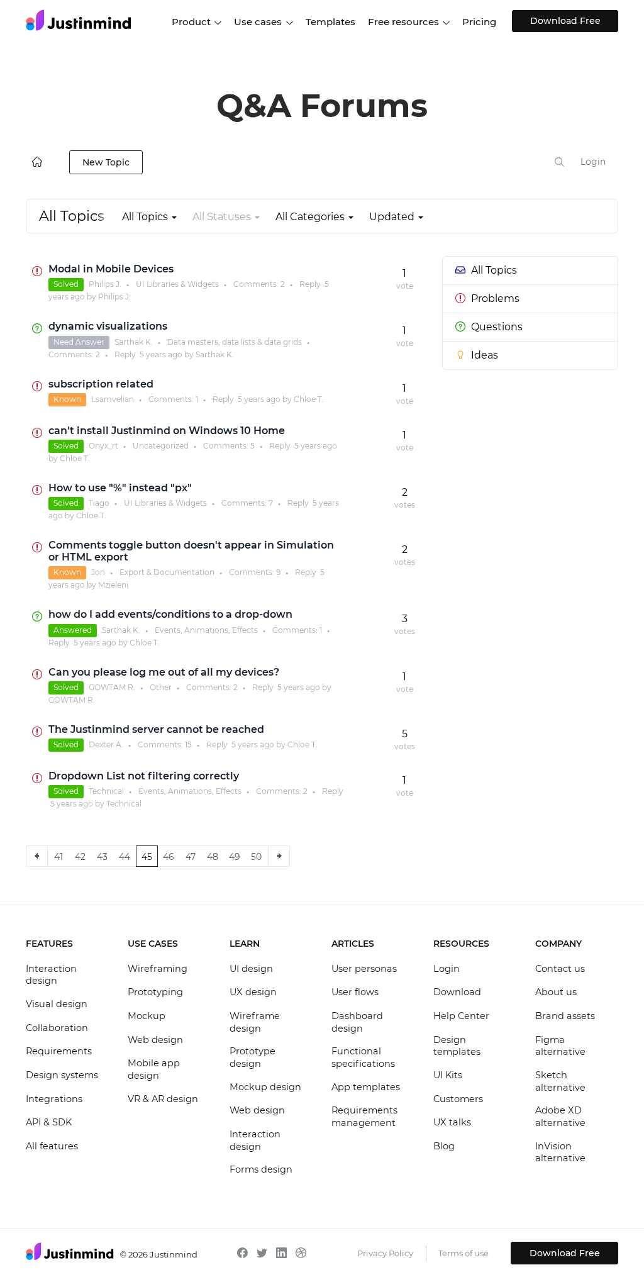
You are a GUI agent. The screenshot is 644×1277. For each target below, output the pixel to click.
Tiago (99, 503)
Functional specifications (363, 1057)
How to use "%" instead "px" (120, 488)
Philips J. (105, 284)
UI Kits (447, 1075)
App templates (365, 1087)
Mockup (146, 1016)
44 (124, 856)
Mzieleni (113, 584)
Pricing (479, 22)
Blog (444, 1146)
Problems (495, 298)
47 (191, 856)
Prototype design (252, 1057)
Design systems (62, 1075)
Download (457, 992)
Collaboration (57, 1028)
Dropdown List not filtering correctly (143, 776)
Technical (106, 791)
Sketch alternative (560, 1081)
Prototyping (155, 992)
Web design (155, 1040)
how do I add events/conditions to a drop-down (170, 614)
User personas (364, 968)
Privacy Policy (385, 1253)
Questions (497, 327)
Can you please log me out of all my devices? (163, 672)
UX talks (452, 1122)
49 (234, 856)
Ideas (484, 355)
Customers (458, 1099)
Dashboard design (357, 1022)
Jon (98, 572)
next (279, 856)
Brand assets (565, 1016)
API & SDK (49, 1122)
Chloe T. (309, 399)
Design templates (456, 1046)
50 (256, 856)
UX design (253, 992)
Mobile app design (154, 1069)
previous (37, 856)
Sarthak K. (133, 342)
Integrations (54, 1099)
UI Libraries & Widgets (177, 284)
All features (52, 1146)
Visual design (56, 1004)
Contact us (560, 968)
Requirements (59, 1051)
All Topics (494, 270)
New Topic (106, 162)
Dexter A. (106, 744)
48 (212, 856)
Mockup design (265, 1087)
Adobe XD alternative (560, 1117)
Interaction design (51, 975)
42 (80, 856)
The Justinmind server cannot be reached (156, 729)
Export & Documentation (166, 572)
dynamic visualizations (107, 326)
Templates (330, 22)
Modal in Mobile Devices (111, 269)
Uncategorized (161, 445)
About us (556, 992)
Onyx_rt (103, 445)
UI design (251, 968)
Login (593, 161)
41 (58, 856)
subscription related (100, 384)
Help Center (461, 1016)
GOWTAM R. (112, 687)
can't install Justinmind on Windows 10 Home (166, 431)
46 (168, 856)
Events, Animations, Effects (206, 630)
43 (102, 856)
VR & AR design (163, 1099)
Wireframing (157, 968)
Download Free (565, 20)
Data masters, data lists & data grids (234, 342)
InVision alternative (560, 1152)
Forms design (261, 1169)
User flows (355, 992)
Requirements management (364, 1117)
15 (188, 744)
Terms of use (463, 1253)
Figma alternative (560, 1046)
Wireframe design (255, 1022)
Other (161, 687)
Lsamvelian (112, 399)
